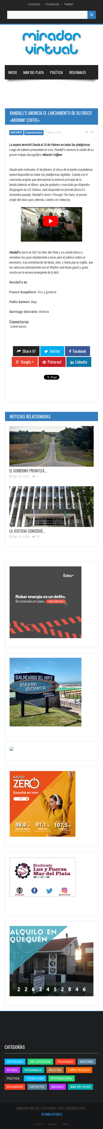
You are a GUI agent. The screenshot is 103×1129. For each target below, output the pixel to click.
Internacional (39, 86)
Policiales (65, 1062)
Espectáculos (33, 132)
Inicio (12, 72)
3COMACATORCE (51, 1114)
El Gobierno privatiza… (27, 471)
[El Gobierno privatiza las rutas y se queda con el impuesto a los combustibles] (51, 446)
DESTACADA (15, 1062)
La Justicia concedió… (27, 531)
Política (56, 72)
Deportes (15, 101)
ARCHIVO (16, 132)
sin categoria (40, 1062)
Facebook (52, 4)
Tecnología (41, 101)
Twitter (69, 4)
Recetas (55, 1070)
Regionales (77, 72)
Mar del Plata (33, 72)
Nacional (15, 86)
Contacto (34, 4)
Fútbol (12, 1070)
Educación (64, 86)
